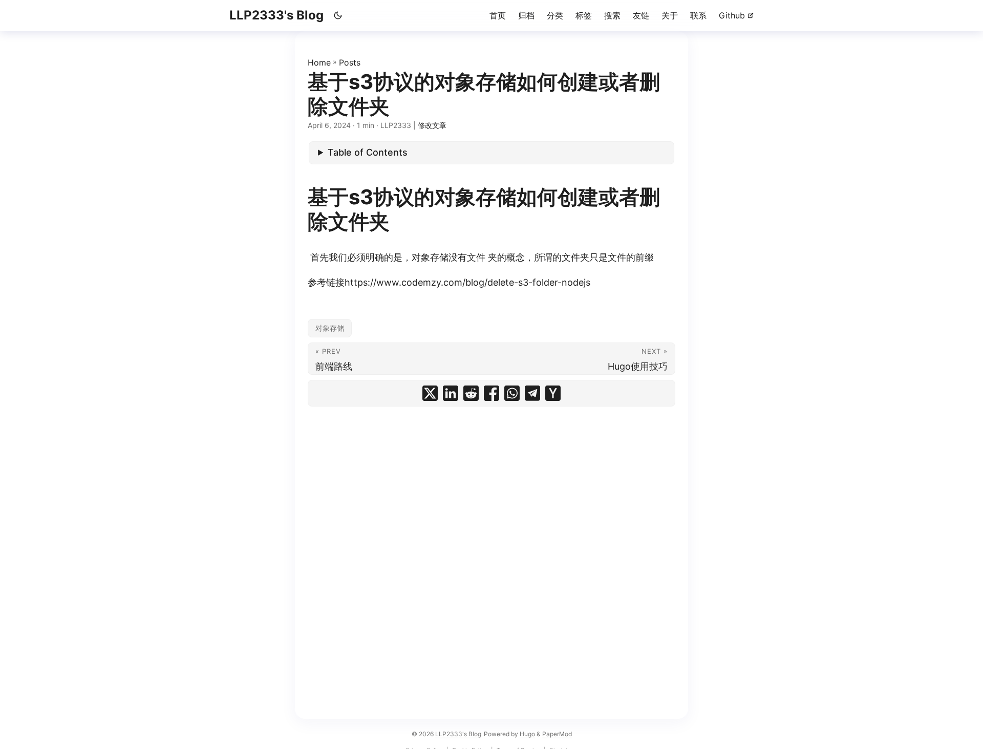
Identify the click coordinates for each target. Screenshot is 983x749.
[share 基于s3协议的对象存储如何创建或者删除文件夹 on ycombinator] (553, 393)
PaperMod (557, 734)
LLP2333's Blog (276, 15)
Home (319, 62)
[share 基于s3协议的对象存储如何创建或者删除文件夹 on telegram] (532, 393)
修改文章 (432, 125)
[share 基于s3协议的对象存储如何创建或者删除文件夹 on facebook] (491, 393)
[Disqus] (491, 540)
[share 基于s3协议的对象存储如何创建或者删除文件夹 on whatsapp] (512, 393)
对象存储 (329, 328)
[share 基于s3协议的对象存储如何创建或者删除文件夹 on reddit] (471, 393)
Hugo (527, 734)
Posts (349, 62)
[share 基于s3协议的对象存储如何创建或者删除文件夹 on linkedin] (450, 393)
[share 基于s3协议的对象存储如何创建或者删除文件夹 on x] (430, 393)
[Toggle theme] (338, 15)
